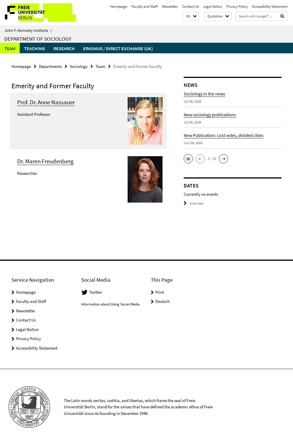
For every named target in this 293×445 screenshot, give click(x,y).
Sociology (79, 66)
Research (64, 48)
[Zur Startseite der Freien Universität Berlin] (38, 12)
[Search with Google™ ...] (282, 16)
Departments (50, 66)
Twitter (95, 292)
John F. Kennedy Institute (28, 30)
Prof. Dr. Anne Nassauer (46, 102)
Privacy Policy (237, 6)
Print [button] (159, 292)
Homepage (118, 6)
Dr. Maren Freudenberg (45, 161)
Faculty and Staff (144, 6)
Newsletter (170, 6)
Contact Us (190, 6)
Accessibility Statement (269, 6)
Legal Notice (212, 6)
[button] (191, 16)
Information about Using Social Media (110, 304)
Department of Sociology (37, 38)
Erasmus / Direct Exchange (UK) (118, 48)
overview (196, 203)
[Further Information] (145, 120)
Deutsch (162, 301)
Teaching (34, 48)
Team (9, 48)
